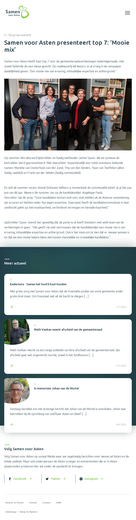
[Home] (17, 13)
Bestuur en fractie (15, 502)
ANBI (58, 502)
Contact (46, 502)
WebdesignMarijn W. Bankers (21, 512)
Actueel (33, 502)
